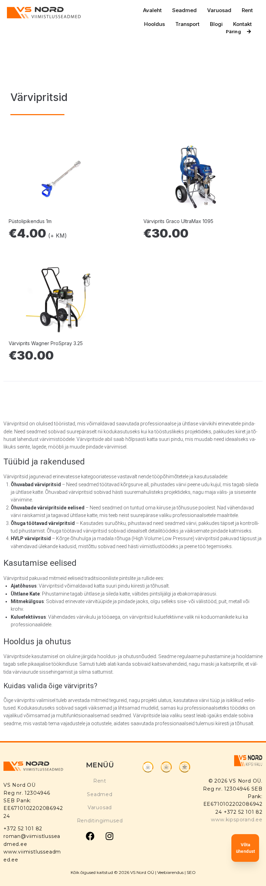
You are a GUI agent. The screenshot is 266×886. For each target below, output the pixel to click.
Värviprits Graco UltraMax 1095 (178, 221)
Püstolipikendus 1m (30, 221)
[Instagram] (109, 836)
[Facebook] (90, 836)
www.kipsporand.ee (237, 819)
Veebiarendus (170, 872)
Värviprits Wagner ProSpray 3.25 (46, 343)
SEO (191, 872)
